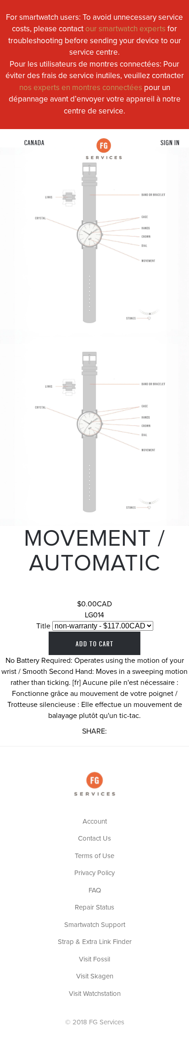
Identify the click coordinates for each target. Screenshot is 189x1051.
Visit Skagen (94, 976)
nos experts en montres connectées (80, 88)
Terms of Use (94, 856)
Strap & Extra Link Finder (95, 941)
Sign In (170, 142)
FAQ (95, 890)
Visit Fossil (94, 959)
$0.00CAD (94, 604)
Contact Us (94, 838)
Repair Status (94, 907)
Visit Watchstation (95, 993)
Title (43, 626)
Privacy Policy (94, 873)
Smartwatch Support (94, 924)
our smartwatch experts (125, 29)
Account (95, 821)
